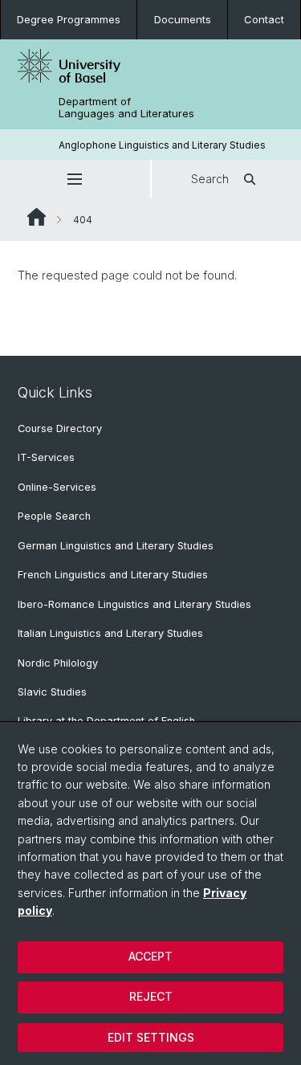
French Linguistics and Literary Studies (113, 575)
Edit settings (151, 1037)
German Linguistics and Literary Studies (116, 546)
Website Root (36, 217)
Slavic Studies (52, 692)
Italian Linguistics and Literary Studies (110, 633)
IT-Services (46, 457)
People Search (54, 516)
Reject (151, 996)
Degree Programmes (68, 19)
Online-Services (57, 487)
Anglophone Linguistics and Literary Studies (162, 145)
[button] (75, 179)
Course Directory (60, 428)
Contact (264, 19)
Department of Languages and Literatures (126, 108)
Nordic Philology (58, 663)
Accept (150, 956)
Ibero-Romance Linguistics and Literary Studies (134, 604)
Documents (182, 19)
